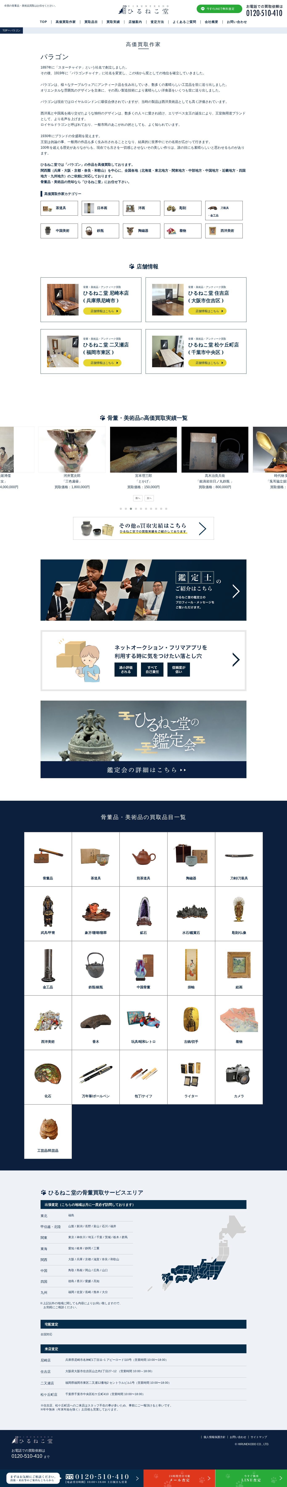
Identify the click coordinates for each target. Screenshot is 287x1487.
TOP (43, 22)
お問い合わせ (237, 22)
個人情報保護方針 (214, 1437)
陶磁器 (143, 231)
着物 (182, 231)
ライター (191, 1096)
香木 (95, 1041)
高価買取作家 (66, 22)
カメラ (239, 1096)
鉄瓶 (100, 231)
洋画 (141, 208)
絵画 (239, 987)
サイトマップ (259, 1437)
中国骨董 (143, 987)
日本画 (102, 208)
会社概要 (211, 22)
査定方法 (157, 22)
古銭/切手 (191, 1041)
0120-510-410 (31, 1456)
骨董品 (48, 878)
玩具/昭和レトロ (143, 1041)
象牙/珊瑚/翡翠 (96, 932)
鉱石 (143, 932)
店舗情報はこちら (102, 311)
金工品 (48, 987)
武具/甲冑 (48, 932)
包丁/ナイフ (143, 1096)
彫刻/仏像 (239, 932)
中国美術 (62, 231)
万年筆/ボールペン (96, 1096)
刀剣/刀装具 (239, 878)
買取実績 (113, 22)
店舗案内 (135, 22)
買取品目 (91, 22)
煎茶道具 (143, 878)
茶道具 (61, 208)
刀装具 (218, 212)
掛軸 (191, 987)
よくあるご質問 (184, 22)
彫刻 (182, 208)
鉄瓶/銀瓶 (96, 987)
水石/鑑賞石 (191, 932)
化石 (48, 1096)
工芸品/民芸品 (47, 1150)
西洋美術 (227, 231)
